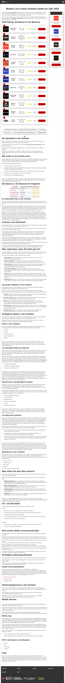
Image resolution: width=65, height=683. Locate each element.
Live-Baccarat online (31, 419)
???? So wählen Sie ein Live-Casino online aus (24, 132)
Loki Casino (13, 190)
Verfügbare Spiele (42, 132)
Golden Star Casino (15, 188)
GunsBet (4, 672)
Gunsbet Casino (15, 194)
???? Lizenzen (41, 129)
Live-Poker (4, 326)
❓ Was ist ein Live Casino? (10, 129)
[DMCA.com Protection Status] (37, 679)
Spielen (42, 29)
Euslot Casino (14, 196)
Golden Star (51, 668)
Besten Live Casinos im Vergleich (28, 129)
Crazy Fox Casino (15, 192)
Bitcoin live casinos (8, 577)
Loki (18, 672)
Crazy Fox (4, 668)
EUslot (18, 668)
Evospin (34, 668)
